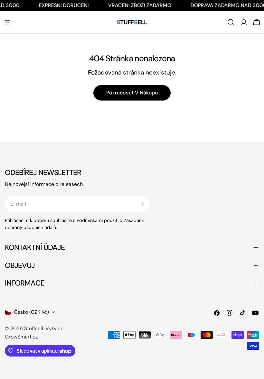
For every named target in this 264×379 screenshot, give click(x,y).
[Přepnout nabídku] (7, 22)
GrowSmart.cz (21, 336)
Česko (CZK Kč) (31, 312)
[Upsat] (142, 204)
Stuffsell (33, 328)
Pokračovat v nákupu (132, 92)
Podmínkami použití (97, 220)
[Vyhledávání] (230, 22)
